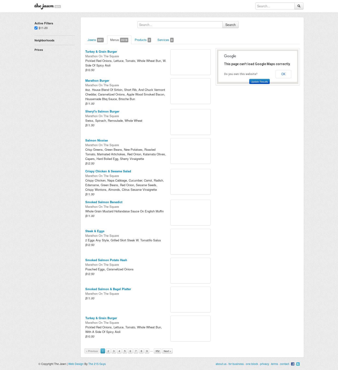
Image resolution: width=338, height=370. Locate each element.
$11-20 (43, 28)
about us (221, 364)
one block (252, 364)
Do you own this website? (241, 74)
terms (274, 364)
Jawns (95, 40)
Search (230, 24)
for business (236, 364)
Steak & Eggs (94, 231)
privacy (264, 364)
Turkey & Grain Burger (101, 51)
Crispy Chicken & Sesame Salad (108, 171)
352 (157, 351)
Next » (167, 351)
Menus (118, 40)
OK (283, 74)
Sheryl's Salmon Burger (102, 111)
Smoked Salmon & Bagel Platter (108, 289)
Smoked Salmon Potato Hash (106, 260)
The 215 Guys (97, 364)
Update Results (259, 81)
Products (142, 40)
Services (165, 40)
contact (284, 364)
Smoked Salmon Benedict (103, 202)
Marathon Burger (97, 80)
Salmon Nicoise (96, 140)
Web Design (76, 364)
